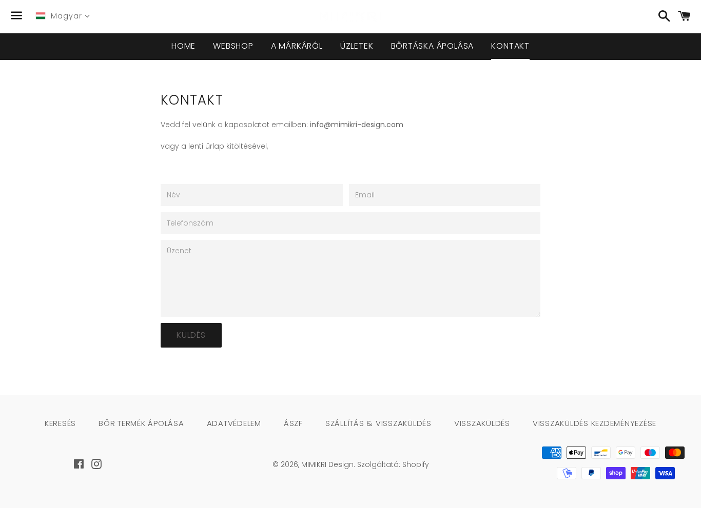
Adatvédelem (234, 423)
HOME (183, 46)
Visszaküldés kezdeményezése (594, 423)
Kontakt (510, 46)
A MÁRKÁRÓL (297, 46)
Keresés (60, 423)
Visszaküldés (482, 423)
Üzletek (357, 46)
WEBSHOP (233, 46)
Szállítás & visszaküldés (378, 423)
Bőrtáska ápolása (432, 46)
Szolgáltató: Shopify (393, 464)
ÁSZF (293, 423)
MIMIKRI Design (327, 464)
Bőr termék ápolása (141, 423)
